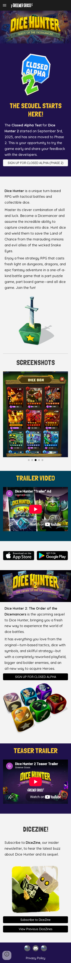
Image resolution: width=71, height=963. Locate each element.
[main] (35, 110)
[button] (4, 5)
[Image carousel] (35, 416)
